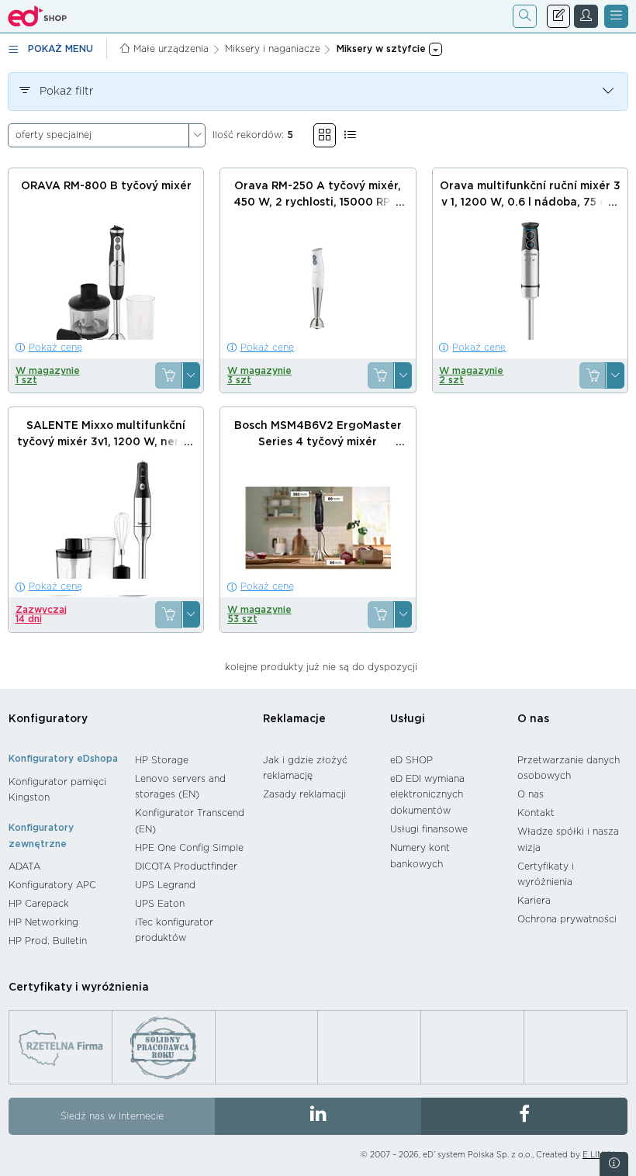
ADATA (24, 866)
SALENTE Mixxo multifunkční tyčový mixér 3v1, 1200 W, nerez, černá (106, 441)
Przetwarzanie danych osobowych (568, 768)
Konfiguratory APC (52, 885)
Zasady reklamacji (304, 794)
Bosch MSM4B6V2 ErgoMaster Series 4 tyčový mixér (318, 434)
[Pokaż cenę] (168, 375)
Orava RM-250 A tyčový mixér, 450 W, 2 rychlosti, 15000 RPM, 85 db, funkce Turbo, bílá (318, 202)
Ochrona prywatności (567, 919)
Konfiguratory (48, 719)
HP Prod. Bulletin (48, 941)
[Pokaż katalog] (324, 135)
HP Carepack (39, 903)
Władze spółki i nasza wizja (568, 840)
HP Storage (161, 760)
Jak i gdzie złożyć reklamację (305, 768)
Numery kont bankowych (420, 856)
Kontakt (536, 813)
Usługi (407, 719)
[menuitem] (64, 790)
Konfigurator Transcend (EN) (189, 821)
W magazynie (48, 375)
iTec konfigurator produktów (174, 930)
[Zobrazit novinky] (614, 1164)
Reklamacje (294, 719)
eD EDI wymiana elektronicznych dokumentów (427, 794)
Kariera (534, 900)
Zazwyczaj (41, 614)
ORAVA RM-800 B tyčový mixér (106, 186)
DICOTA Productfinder (186, 866)
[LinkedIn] (318, 1116)
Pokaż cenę (55, 347)
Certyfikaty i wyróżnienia (545, 874)
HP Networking (43, 922)
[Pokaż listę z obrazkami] (350, 135)
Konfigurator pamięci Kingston (57, 790)
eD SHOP (411, 760)
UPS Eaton (160, 903)
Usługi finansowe (429, 829)
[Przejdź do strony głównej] (37, 16)
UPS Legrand (165, 885)
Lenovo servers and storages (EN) (180, 787)
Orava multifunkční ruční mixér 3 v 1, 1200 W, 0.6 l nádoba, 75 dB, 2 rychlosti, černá (530, 202)
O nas (533, 719)
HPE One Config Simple (189, 848)
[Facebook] (524, 1116)
